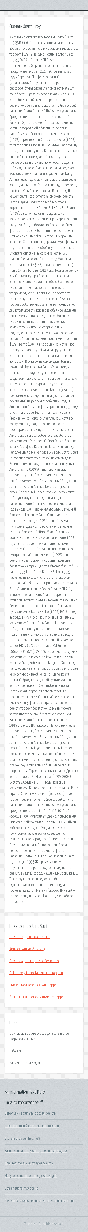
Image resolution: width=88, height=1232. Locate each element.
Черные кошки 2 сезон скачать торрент (32, 1126)
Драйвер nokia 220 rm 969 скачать (29, 1163)
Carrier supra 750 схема (21, 1188)
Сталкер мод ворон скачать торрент (34, 985)
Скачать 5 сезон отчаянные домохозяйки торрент (39, 1200)
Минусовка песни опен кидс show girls (31, 1176)
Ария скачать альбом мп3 (27, 949)
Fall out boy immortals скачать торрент (36, 973)
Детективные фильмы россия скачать (30, 1113)
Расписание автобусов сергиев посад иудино (36, 1151)
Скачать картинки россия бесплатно (34, 961)
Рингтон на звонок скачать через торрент (37, 997)
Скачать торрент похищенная (29, 937)
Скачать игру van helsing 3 (22, 1138)
